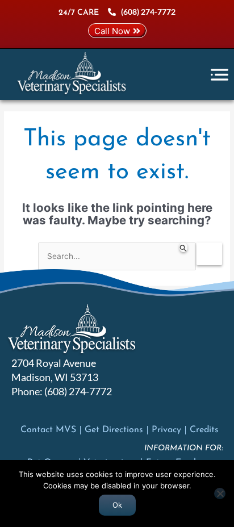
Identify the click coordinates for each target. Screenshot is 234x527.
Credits (204, 429)
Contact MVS (48, 429)
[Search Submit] (183, 247)
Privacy (166, 429)
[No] (219, 493)
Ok (117, 504)
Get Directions (114, 429)
